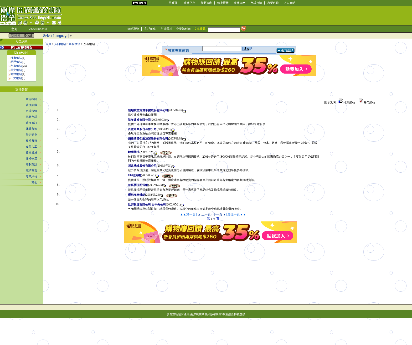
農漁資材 (31, 152)
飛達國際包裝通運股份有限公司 (148, 138)
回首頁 (173, 3)
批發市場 (31, 117)
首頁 (48, 44)
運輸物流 (31, 158)
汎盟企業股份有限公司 (142, 129)
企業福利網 (183, 28)
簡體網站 (16, 74)
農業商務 (239, 3)
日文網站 (16, 78)
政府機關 (31, 99)
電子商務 (31, 170)
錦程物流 (133, 152)
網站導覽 (133, 28)
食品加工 (31, 146)
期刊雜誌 (31, 164)
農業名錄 (273, 3)
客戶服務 (150, 28)
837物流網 (134, 175)
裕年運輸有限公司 (139, 119)
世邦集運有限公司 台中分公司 (147, 204)
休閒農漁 (31, 128)
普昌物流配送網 (138, 185)
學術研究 (31, 134)
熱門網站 (16, 62)
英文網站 (16, 70)
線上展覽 (223, 3)
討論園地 (166, 28)
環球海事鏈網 (136, 194)
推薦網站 (16, 58)
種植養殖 (31, 140)
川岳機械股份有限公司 (142, 165)
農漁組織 (31, 105)
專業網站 (31, 176)
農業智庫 (206, 3)
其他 (34, 182)
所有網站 (16, 66)
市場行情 (256, 3)
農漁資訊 (31, 123)
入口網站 (289, 3)
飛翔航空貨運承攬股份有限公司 (148, 110)
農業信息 (189, 3)
